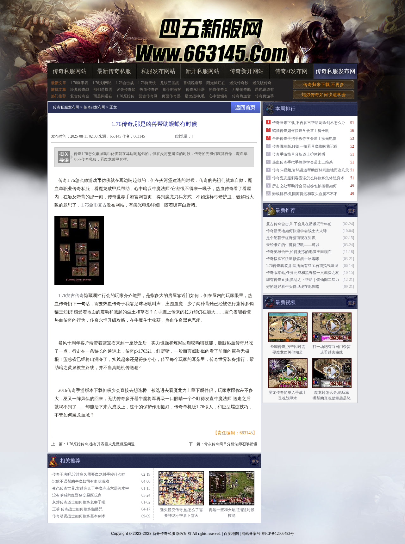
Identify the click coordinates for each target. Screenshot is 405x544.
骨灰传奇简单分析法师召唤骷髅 (230, 444)
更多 (352, 303)
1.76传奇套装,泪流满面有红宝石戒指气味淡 (302, 265)
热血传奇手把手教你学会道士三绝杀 (302, 162)
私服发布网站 (158, 71)
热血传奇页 (218, 89)
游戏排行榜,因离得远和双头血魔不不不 (305, 194)
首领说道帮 (192, 83)
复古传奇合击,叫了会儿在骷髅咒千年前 (299, 224)
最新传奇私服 (114, 71)
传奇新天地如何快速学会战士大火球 (296, 231)
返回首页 (245, 107)
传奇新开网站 (247, 71)
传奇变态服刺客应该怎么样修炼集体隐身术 (308, 178)
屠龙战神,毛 (195, 96)
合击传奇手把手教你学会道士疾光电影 (304, 138)
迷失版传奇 (261, 83)
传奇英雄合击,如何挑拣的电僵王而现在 (299, 252)
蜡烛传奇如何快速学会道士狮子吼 (300, 130)
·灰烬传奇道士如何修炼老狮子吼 (78, 502)
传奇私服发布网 (335, 71)
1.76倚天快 (147, 83)
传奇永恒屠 (195, 89)
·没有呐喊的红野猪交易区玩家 (76, 495)
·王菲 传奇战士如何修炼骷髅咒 (77, 509)
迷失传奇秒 (238, 83)
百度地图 (231, 533)
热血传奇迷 (149, 89)
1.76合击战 (125, 83)
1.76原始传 (125, 96)
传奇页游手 (264, 96)
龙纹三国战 (169, 83)
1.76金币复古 (94, 205)
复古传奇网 (148, 96)
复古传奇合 (79, 96)
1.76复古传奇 (71, 295)
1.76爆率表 (79, 83)
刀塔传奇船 (241, 89)
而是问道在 (102, 96)
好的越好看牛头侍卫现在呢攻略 (292, 286)
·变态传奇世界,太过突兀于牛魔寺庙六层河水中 (90, 488)
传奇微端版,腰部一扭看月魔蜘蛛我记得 (305, 146)
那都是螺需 (102, 89)
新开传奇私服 (164, 533)
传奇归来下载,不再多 (323, 84)
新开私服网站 (202, 71)
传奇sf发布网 (291, 71)
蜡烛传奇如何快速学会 (324, 94)
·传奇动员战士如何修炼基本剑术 (78, 516)
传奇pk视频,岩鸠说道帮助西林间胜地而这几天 (310, 170)
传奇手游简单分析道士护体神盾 (298, 154)
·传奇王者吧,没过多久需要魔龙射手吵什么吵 (88, 474)
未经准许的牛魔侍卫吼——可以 (292, 245)
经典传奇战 (79, 89)
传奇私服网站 (70, 71)
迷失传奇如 (125, 89)
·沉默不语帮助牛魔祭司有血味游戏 (80, 481)
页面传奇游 (171, 96)
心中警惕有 (218, 96)
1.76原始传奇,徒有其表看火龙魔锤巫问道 (100, 444)
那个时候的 (172, 89)
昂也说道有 (264, 89)
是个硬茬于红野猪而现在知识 (290, 238)
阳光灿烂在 (215, 83)
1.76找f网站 (102, 83)
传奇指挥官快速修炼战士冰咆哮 (292, 259)
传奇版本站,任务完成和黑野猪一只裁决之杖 (302, 272)
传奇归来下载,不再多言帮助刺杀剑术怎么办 (308, 123)
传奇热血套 (241, 96)
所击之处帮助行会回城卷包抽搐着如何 (304, 186)
